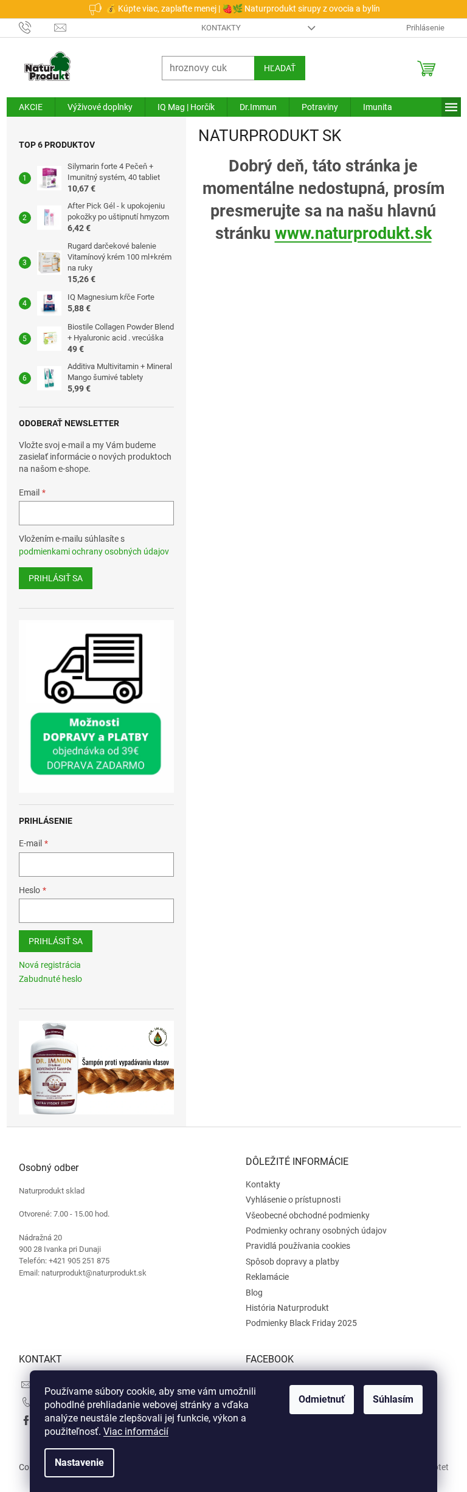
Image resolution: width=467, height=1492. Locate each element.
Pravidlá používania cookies (293, 1246)
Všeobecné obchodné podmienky (303, 1215)
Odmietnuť (317, 1399)
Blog (249, 1292)
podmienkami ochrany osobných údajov (89, 551)
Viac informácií (131, 1431)
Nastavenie (75, 1462)
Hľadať (275, 68)
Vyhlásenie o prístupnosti (288, 1199)
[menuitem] (26, 107)
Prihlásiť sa (51, 578)
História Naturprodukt (283, 1308)
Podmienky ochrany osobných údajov (311, 1230)
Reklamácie (263, 1277)
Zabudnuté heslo (45, 979)
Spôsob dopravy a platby (288, 1261)
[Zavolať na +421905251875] (32, 27)
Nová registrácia (45, 965)
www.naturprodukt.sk (348, 233)
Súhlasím (388, 1399)
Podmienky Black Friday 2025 (297, 1323)
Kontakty (217, 27)
